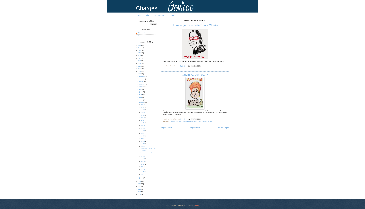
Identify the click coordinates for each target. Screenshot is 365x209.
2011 (139, 189)
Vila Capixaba (142, 36)
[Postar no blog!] (194, 66)
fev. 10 (143, 156)
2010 (139, 191)
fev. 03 (143, 172)
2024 (139, 50)
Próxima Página (223, 128)
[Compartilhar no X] (196, 66)
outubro (141, 81)
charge (195, 121)
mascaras (209, 121)
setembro (142, 84)
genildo (204, 121)
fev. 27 (143, 107)
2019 (139, 63)
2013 (139, 184)
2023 (139, 53)
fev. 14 (143, 141)
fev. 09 (143, 159)
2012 (139, 186)
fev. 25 (143, 112)
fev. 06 (143, 166)
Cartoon (190, 121)
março (141, 100)
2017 (139, 68)
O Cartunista (158, 15)
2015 (139, 74)
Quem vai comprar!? (195, 74)
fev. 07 (143, 164)
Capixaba (172, 121)
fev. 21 (143, 123)
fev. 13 (143, 144)
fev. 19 (143, 128)
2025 (139, 47)
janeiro (141, 178)
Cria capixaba (142, 33)
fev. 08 (143, 161)
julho (140, 89)
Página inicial (143, 15)
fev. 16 (143, 136)
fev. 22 (143, 120)
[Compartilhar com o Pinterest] (200, 66)
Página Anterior (166, 128)
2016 (139, 71)
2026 (139, 45)
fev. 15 (143, 138)
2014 (139, 181)
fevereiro (141, 102)
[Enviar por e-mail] (192, 66)
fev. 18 (143, 131)
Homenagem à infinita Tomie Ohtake (195, 25)
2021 (139, 58)
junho (141, 92)
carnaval (185, 121)
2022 (139, 55)
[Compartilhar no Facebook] (198, 66)
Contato (171, 15)
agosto (141, 86)
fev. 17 (143, 133)
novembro (142, 79)
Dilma (199, 121)
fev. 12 (143, 146)
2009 (139, 194)
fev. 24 (143, 115)
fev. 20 (143, 125)
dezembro (142, 76)
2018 (139, 66)
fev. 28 (143, 104)
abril (140, 97)
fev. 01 (143, 174)
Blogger (197, 205)
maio (140, 94)
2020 (139, 61)
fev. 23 (143, 117)
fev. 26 (143, 110)
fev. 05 (143, 169)
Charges (146, 8)
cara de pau (179, 121)
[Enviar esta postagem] (189, 66)
